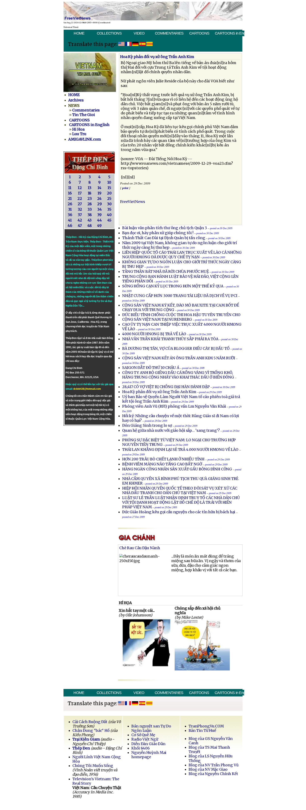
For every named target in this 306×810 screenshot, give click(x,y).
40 (109, 215)
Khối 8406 (140, 748)
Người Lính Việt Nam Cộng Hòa (96, 759)
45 (109, 220)
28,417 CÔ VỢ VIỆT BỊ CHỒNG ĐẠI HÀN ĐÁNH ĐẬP (166, 387)
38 (89, 215)
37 (80, 215)
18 (90, 193)
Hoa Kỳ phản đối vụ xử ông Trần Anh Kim (159, 392)
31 (70, 209)
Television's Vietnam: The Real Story (95, 781)
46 (70, 225)
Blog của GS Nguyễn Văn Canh (211, 740)
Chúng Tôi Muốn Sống (92, 765)
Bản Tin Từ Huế (202, 730)
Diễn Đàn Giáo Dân (148, 744)
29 (99, 204)
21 (70, 198)
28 (89, 204)
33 (89, 209)
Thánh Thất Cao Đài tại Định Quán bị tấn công (163, 238)
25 (109, 198)
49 (99, 225)
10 (109, 182)
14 (99, 187)
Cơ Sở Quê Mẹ (143, 735)
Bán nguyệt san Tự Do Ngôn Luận (151, 728)
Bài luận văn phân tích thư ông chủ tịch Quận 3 (164, 228)
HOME (79, 33)
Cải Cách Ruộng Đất (89, 722)
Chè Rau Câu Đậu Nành (139, 548)
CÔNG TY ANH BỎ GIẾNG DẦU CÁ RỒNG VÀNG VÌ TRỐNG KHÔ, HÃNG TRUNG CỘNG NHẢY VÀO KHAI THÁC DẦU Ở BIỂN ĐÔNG (178, 375)
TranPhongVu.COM (206, 726)
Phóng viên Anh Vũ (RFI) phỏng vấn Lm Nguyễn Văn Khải (174, 406)
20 (109, 193)
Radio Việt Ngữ (144, 739)
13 (90, 187)
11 (69, 187)
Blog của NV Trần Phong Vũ (214, 765)
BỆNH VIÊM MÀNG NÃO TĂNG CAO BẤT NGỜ (162, 464)
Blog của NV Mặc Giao (208, 769)
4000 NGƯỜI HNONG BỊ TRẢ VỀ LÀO (154, 334)
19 (99, 193)
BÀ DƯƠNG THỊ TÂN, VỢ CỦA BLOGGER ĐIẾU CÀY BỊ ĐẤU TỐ (176, 348)
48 (89, 225)
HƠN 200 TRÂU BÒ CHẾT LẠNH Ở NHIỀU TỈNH (163, 459)
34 (99, 209)
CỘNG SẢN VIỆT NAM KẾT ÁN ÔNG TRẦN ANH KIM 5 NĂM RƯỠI (178, 358)
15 (109, 187)
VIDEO (139, 33)
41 (70, 220)
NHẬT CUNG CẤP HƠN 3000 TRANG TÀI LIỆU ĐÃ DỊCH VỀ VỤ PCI (179, 295)
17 (80, 193)
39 (99, 215)
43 (90, 220)
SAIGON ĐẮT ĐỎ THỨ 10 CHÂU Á (150, 367)
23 (89, 198)
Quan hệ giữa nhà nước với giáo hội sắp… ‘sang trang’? (171, 430)
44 (99, 220)
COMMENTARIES (169, 33)
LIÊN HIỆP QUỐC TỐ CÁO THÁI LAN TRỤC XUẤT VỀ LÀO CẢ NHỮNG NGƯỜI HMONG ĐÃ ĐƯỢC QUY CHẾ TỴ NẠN (182, 254)
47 (80, 225)
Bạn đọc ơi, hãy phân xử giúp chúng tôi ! (157, 233)
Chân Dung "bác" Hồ (90, 730)
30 (109, 204)
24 (99, 198)
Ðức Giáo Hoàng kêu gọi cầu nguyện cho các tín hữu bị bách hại (178, 512)
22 (79, 198)
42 (80, 220)
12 (80, 187)
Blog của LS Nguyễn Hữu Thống (211, 758)
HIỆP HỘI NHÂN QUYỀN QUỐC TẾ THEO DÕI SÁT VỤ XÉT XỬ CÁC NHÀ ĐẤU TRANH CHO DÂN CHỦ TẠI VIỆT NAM (179, 490)
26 (70, 204)
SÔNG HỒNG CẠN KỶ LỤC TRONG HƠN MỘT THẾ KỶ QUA (172, 286)
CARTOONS (199, 33)
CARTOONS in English (229, 33)
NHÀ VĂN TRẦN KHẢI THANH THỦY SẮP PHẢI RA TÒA (170, 339)
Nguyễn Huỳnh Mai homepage (148, 754)
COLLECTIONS (109, 33)
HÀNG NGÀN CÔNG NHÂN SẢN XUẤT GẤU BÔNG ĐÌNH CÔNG (177, 469)
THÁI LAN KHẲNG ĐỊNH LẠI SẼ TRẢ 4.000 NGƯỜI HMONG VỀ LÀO (180, 449)
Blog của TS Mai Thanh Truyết (209, 749)
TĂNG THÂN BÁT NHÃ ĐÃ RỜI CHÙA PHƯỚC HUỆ (165, 271)
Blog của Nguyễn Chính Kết (213, 774)
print (125, 188)
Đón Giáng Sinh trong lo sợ (147, 425)
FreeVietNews (132, 201)
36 (70, 215)
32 (80, 209)
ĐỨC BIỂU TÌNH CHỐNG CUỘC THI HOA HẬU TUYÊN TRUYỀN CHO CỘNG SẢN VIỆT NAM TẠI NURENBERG (181, 317)
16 (70, 193)
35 (109, 209)
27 (80, 204)
